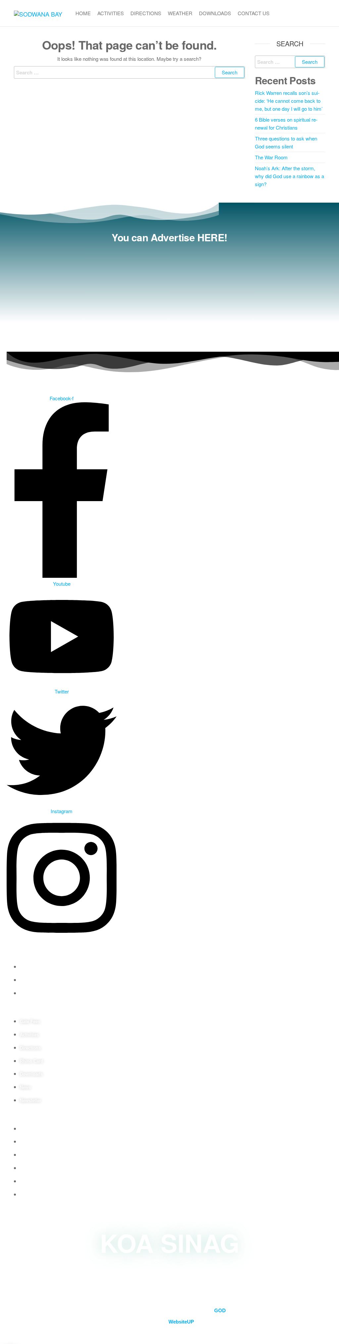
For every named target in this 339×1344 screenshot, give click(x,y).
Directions (145, 13)
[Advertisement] (169, 295)
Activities (110, 13)
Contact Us (253, 13)
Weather (180, 13)
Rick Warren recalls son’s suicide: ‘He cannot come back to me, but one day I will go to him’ (288, 100)
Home (83, 13)
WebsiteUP (181, 1321)
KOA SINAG (169, 1242)
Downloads (215, 13)
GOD (220, 1310)
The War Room (271, 157)
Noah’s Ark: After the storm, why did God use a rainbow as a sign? (289, 176)
